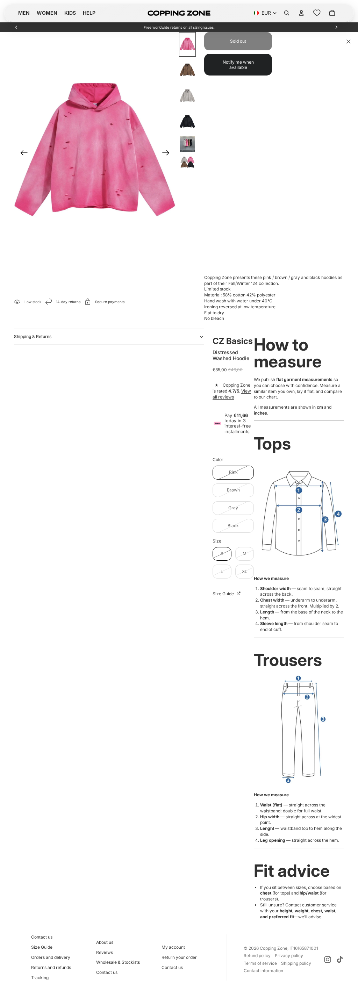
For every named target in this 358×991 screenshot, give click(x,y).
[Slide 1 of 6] (187, 44)
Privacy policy (289, 955)
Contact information (263, 970)
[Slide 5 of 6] (187, 144)
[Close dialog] (348, 41)
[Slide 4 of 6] (187, 122)
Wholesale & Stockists (118, 962)
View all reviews (232, 394)
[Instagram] (327, 959)
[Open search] (286, 13)
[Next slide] (336, 27)
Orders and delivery (50, 957)
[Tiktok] (340, 959)
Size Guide (224, 593)
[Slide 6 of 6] (187, 162)
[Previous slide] (16, 27)
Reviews (104, 952)
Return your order (179, 957)
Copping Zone (273, 948)
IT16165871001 (303, 948)
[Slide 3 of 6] (187, 96)
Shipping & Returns (32, 336)
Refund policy (257, 955)
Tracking (40, 977)
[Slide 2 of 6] (187, 70)
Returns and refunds (51, 967)
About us (104, 942)
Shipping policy (296, 963)
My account (173, 947)
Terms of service (260, 963)
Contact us (41, 937)
